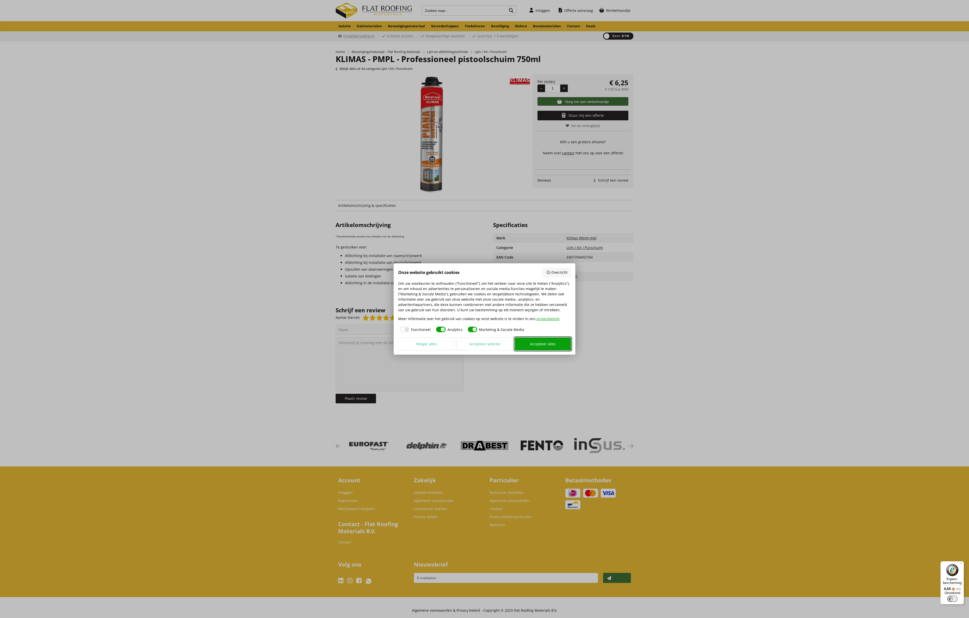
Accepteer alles (543, 344)
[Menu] (961, 564)
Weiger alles (426, 344)
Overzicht (559, 272)
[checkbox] (414, 329)
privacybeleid (547, 318)
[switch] (952, 599)
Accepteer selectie (484, 344)
